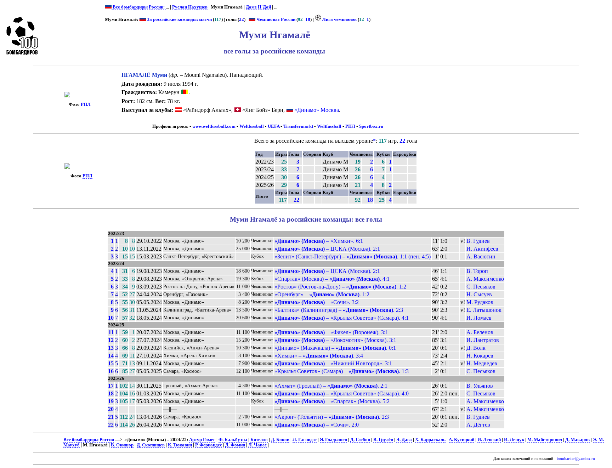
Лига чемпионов (339, 19)
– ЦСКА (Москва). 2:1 (327, 249)
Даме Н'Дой (258, 7)
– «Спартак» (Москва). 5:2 (332, 401)
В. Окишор (122, 445)
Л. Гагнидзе (305, 439)
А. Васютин (480, 256)
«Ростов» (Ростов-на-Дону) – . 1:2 (340, 287)
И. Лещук (514, 439)
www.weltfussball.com (214, 126)
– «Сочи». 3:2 (316, 302)
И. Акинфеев (482, 249)
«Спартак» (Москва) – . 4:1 (332, 279)
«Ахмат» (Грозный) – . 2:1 (330, 386)
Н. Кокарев (479, 356)
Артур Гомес (202, 439)
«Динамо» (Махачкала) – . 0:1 (335, 348)
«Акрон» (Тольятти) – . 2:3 (331, 417)
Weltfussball (251, 126)
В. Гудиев (478, 241)
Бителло (259, 439)
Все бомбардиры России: (139, 7)
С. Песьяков (480, 287)
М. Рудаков (479, 302)
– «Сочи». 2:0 (316, 425)
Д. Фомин (235, 445)
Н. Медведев (481, 363)
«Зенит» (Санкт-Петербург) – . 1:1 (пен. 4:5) (352, 256)
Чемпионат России (275, 19)
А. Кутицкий (461, 439)
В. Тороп (477, 271)
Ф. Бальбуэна (233, 439)
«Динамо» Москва (316, 110)
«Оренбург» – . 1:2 (321, 294)
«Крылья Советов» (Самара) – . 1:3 (341, 371)
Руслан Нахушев (190, 7)
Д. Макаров (577, 439)
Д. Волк (476, 348)
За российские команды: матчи (179, 19)
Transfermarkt (298, 126)
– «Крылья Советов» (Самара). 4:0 (341, 393)
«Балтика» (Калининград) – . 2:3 (338, 310)
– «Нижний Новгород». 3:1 (333, 363)
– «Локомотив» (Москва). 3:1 (335, 340)
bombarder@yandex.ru (576, 459)
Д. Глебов (360, 439)
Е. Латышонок (484, 310)
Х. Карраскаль (430, 439)
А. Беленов (479, 332)
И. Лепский (489, 439)
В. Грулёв (383, 439)
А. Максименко (485, 279)
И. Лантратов (482, 340)
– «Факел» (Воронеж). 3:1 (331, 332)
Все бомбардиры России (88, 439)
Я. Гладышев (333, 439)
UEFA (273, 126)
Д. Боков (280, 439)
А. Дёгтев (478, 425)
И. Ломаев (479, 318)
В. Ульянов (479, 386)
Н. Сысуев (479, 294)
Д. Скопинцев (151, 445)
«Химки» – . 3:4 (318, 356)
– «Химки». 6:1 (318, 241)
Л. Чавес (257, 445)
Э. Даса (404, 439)
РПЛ (86, 104)
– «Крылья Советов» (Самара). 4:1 (341, 318)
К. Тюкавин (180, 445)
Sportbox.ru (371, 126)
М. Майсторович (544, 439)
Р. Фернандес (208, 445)
